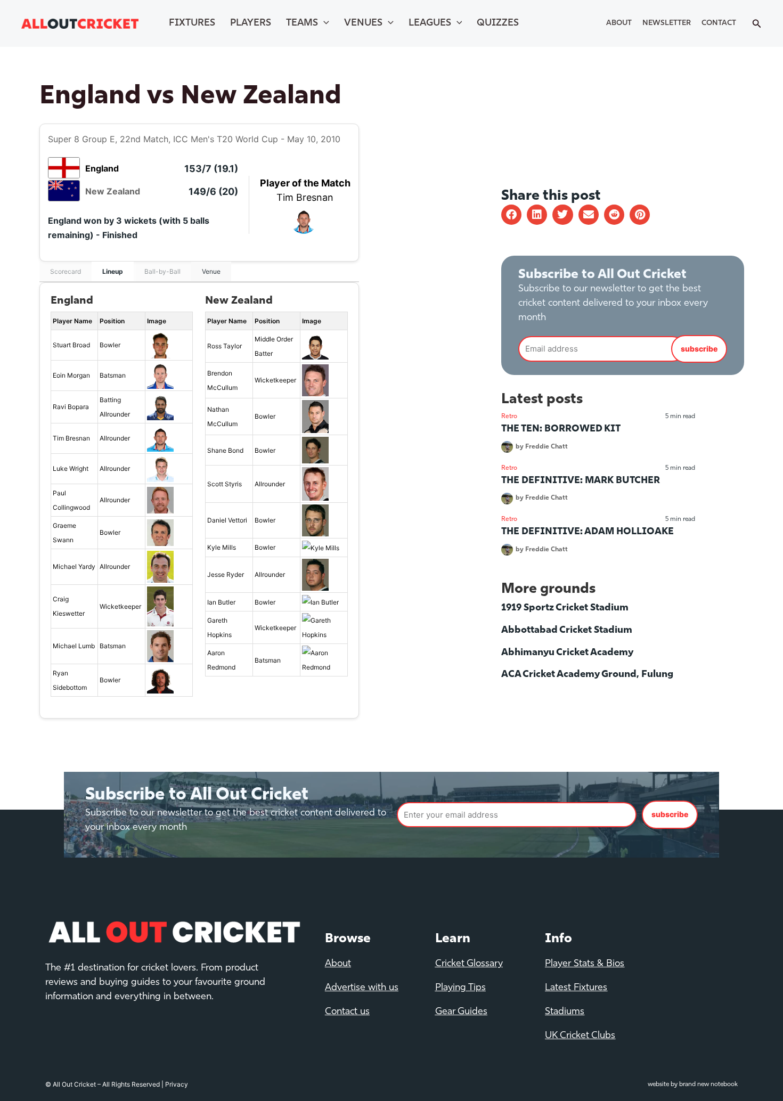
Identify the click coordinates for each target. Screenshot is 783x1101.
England (102, 168)
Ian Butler (221, 602)
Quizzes (498, 23)
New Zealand (112, 191)
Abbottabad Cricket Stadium (566, 630)
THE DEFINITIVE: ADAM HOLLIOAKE (587, 532)
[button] (511, 215)
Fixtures (192, 23)
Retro (509, 416)
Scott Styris (224, 484)
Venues (363, 23)
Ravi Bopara (71, 407)
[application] (323, 23)
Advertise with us (361, 988)
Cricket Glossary (469, 964)
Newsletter (666, 23)
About (619, 23)
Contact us (347, 1012)
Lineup (112, 271)
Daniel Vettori (227, 520)
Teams (302, 23)
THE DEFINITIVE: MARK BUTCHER (580, 481)
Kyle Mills (221, 547)
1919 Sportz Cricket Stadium (565, 608)
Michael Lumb (74, 646)
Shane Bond (225, 450)
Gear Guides (461, 1012)
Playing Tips (460, 988)
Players (250, 23)
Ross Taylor (224, 346)
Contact (719, 23)
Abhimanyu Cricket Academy (567, 653)
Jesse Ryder (225, 574)
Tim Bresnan (304, 197)
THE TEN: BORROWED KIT (561, 429)
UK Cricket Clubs (580, 1036)
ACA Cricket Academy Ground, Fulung (587, 675)
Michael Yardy (74, 566)
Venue (211, 271)
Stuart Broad (71, 345)
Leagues (430, 23)
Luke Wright (70, 468)
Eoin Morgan (71, 375)
